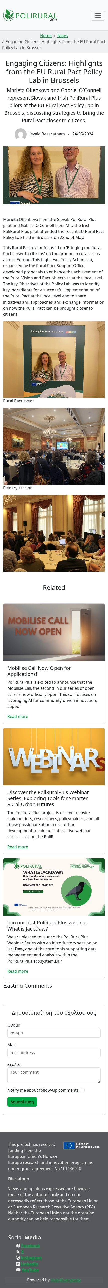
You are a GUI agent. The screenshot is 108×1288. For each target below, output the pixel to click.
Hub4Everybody (66, 1280)
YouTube (30, 1270)
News (62, 35)
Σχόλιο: (14, 1064)
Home (46, 35)
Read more (17, 716)
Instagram (31, 1258)
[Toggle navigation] (98, 16)
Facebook (30, 1245)
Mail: (11, 1044)
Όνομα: (14, 1025)
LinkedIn (29, 1264)
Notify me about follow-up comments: (43, 1090)
